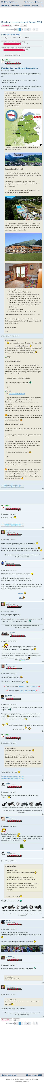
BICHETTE (22, 686)
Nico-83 (8, 783)
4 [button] (27, 29)
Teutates (12, 632)
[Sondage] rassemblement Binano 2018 (21, 22)
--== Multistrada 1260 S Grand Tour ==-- (12, 487)
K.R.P (21, 598)
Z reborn (21, 593)
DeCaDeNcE (8, 695)
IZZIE (21, 690)
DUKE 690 (28, 690)
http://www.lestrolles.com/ (17, 393)
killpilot (7, 59)
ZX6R (34, 690)
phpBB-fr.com (25, 1081)
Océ (7, 664)
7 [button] (34, 29)
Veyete (7, 561)
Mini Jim (8, 531)
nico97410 (9, 956)
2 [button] (22, 29)
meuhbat (8, 817)
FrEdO (8, 920)
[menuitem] (6, 2)
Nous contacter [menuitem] (32, 1075)
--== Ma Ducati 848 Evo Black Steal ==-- (12, 485)
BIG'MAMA (34, 686)
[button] (16, 29)
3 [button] (24, 29)
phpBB (16, 1079)
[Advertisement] (22, 14)
